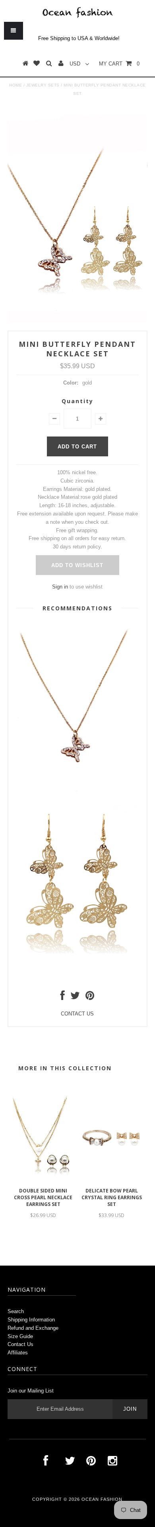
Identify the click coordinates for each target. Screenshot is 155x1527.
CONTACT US (77, 1014)
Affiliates (18, 1353)
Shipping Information (31, 1320)
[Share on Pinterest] (89, 997)
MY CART (119, 64)
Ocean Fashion (101, 1499)
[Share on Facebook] (62, 997)
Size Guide (20, 1336)
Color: (70, 383)
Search (16, 1311)
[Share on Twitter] (75, 997)
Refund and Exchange (33, 1328)
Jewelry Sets (43, 85)
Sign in (60, 587)
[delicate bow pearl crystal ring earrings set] (111, 1180)
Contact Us (20, 1344)
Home (15, 85)
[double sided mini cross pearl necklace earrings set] (43, 1180)
